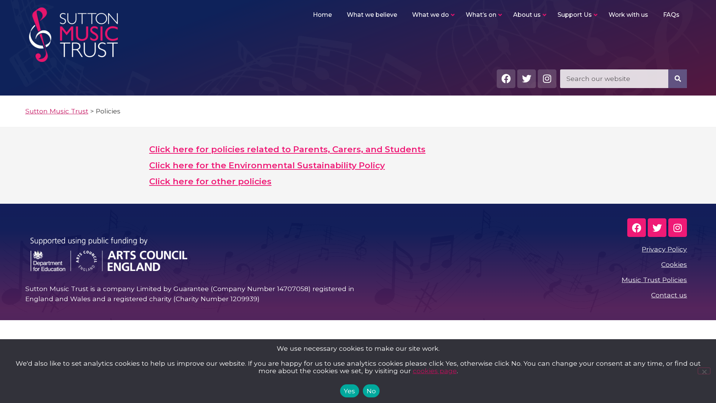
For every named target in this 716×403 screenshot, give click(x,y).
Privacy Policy (664, 249)
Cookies (674, 264)
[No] (704, 371)
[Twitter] (526, 78)
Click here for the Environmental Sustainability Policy (267, 165)
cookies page (435, 371)
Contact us (669, 295)
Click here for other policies (210, 181)
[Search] (677, 78)
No (371, 391)
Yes (349, 391)
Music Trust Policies (654, 280)
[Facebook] (506, 78)
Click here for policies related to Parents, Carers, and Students (287, 149)
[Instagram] (547, 78)
